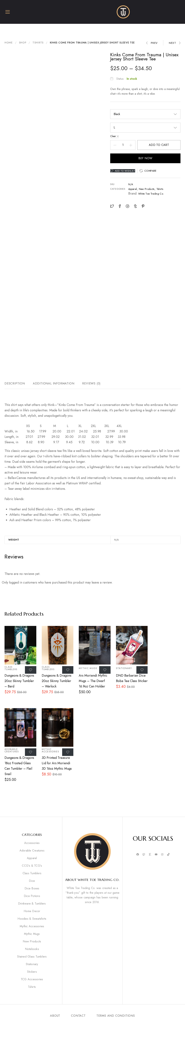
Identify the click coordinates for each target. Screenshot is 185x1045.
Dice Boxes (32, 888)
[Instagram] (162, 854)
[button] (148, 171)
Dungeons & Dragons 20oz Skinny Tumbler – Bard (19, 681)
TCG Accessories (32, 979)
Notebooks (32, 949)
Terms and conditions (115, 1015)
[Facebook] (137, 854)
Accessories (32, 843)
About (55, 1015)
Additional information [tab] (53, 383)
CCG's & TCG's (32, 865)
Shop (22, 42)
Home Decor (32, 911)
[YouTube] (156, 854)
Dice (32, 880)
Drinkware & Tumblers (32, 903)
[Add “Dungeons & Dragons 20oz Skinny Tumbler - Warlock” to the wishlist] (68, 670)
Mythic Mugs (88, 668)
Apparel (132, 189)
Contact (78, 1015)
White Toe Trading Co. (151, 193)
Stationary (124, 668)
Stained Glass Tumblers (32, 956)
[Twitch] (143, 854)
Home (9, 42)
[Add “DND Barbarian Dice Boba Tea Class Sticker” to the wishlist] (142, 670)
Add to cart (159, 145)
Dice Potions (32, 896)
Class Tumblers (11, 668)
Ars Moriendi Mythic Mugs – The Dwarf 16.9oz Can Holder (93, 681)
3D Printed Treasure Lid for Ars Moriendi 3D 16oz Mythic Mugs (57, 763)
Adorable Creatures (12, 750)
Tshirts (38, 42)
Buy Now (145, 158)
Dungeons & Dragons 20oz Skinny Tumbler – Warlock (56, 681)
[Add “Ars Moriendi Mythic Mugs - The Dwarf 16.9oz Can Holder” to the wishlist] (105, 670)
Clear (113, 136)
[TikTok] (168, 854)
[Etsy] (150, 854)
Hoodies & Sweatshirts (32, 918)
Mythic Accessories (50, 750)
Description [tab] (15, 383)
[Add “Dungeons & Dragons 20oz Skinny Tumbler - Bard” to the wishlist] (30, 670)
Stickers (32, 971)
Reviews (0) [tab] (91, 383)
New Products (146, 189)
